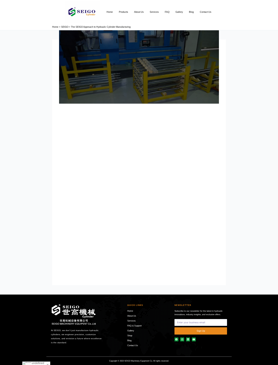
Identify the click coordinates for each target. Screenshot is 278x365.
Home (110, 12)
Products (123, 12)
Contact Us (205, 12)
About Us (139, 12)
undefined (37, 363)
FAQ (167, 12)
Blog (191, 12)
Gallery (179, 12)
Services (154, 12)
